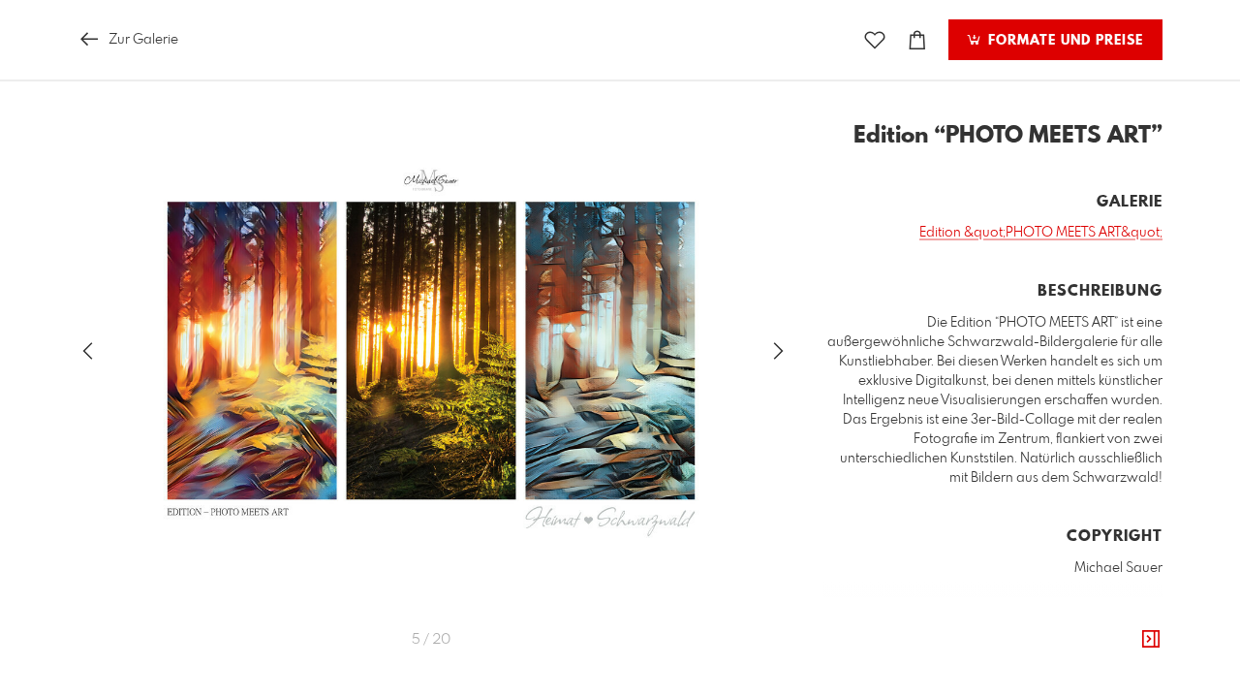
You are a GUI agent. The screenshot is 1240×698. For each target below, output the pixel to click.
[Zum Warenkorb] (917, 40)
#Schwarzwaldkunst (951, 658)
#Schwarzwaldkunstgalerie (1074, 677)
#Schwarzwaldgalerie (1090, 658)
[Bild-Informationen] (1150, 639)
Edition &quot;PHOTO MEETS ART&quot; (1040, 232)
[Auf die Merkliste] (874, 40)
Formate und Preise (1063, 41)
